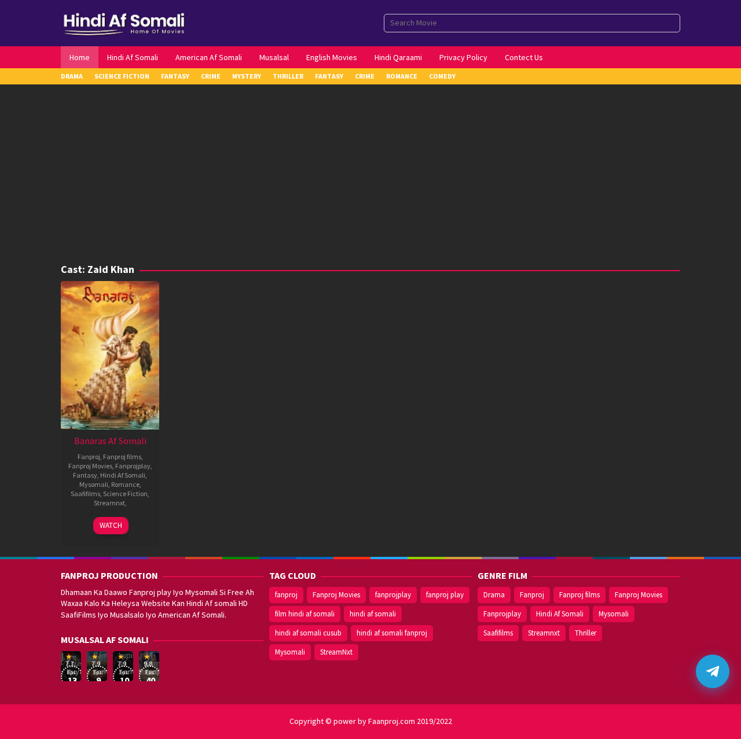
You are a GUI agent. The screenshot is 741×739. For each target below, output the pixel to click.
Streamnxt (109, 502)
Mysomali (93, 484)
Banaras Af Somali (110, 440)
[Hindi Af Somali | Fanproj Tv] (124, 22)
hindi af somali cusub (308, 633)
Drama (494, 595)
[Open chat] (712, 671)
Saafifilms (85, 493)
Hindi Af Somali (122, 475)
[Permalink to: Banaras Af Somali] (110, 354)
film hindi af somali (305, 614)
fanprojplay (393, 595)
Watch (111, 525)
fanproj (286, 595)
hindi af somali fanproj (392, 633)
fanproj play (445, 595)
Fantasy (85, 475)
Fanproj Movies (90, 465)
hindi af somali (373, 614)
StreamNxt (336, 652)
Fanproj (89, 456)
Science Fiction (125, 493)
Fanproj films (122, 456)
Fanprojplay (133, 465)
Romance (125, 484)
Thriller (585, 633)
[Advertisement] (370, 177)
